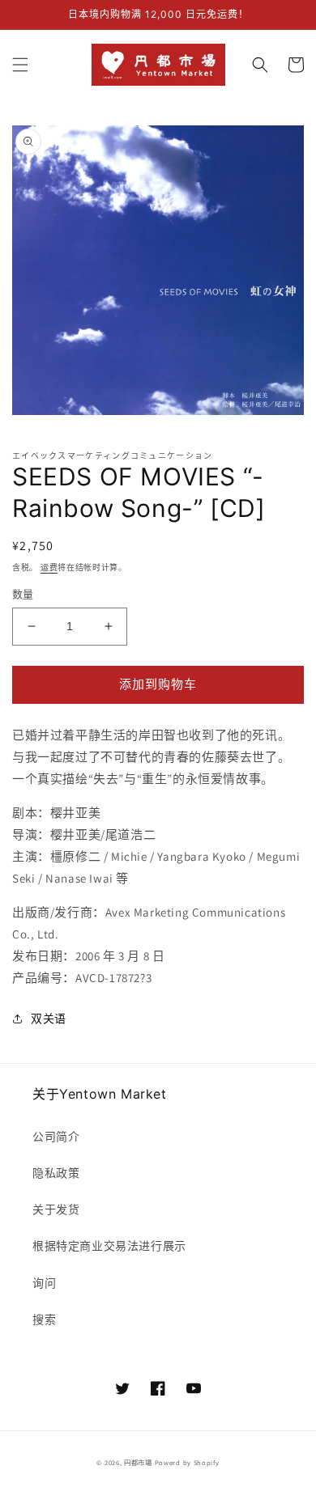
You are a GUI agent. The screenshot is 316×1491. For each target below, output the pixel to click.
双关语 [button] (48, 1018)
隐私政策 (55, 1173)
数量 (23, 594)
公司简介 (55, 1136)
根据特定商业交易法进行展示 (109, 1246)
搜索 (44, 1319)
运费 (49, 567)
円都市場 (138, 1462)
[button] (20, 65)
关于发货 (55, 1209)
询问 (44, 1283)
